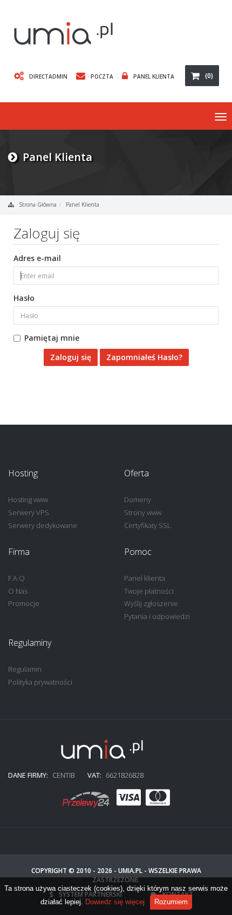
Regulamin (25, 669)
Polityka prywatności (40, 682)
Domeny (137, 499)
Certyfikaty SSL (147, 525)
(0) (209, 75)
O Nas (18, 591)
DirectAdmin (48, 76)
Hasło (24, 298)
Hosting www (28, 499)
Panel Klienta (153, 76)
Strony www (142, 512)
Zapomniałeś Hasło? (144, 357)
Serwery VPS (28, 512)
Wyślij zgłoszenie (151, 603)
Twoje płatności (149, 591)
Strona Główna (38, 204)
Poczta (102, 76)
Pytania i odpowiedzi (157, 616)
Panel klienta (144, 578)
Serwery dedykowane (42, 525)
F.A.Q (16, 578)
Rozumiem (171, 902)
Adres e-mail (37, 258)
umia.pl (130, 870)
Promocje (23, 603)
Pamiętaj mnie (51, 338)
